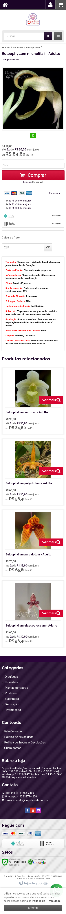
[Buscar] (48, 36)
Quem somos (12, 748)
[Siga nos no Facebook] (27, 810)
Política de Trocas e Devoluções (25, 742)
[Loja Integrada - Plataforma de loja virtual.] (33, 883)
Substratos (12, 699)
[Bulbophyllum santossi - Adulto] (33, 401)
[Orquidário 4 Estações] (33, 19)
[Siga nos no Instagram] (38, 810)
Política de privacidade (19, 737)
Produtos (11, 693)
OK (48, 247)
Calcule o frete (11, 237)
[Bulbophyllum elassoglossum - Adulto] (33, 614)
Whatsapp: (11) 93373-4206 (20, 796)
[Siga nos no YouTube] (33, 810)
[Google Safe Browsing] (37, 861)
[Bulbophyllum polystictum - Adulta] (33, 472)
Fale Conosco (13, 731)
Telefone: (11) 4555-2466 (19, 792)
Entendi (33, 907)
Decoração (12, 704)
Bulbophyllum (33, 47)
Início (7, 47)
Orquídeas (18, 47)
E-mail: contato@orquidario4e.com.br (26, 800)
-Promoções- (13, 710)
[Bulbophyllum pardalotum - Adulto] (33, 543)
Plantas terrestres (16, 688)
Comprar (36, 175)
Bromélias (11, 682)
